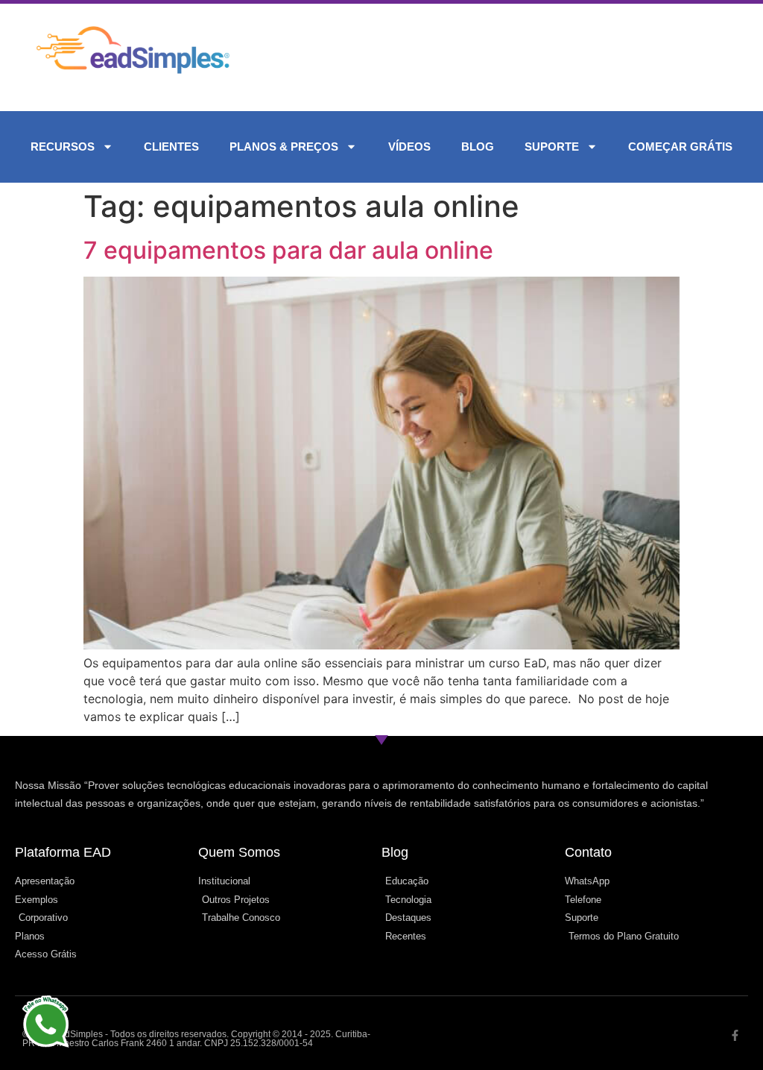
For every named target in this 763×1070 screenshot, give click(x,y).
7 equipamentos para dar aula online (288, 250)
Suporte (552, 146)
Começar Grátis (680, 146)
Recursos (63, 146)
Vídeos (409, 146)
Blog (477, 146)
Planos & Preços (283, 146)
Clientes (171, 146)
